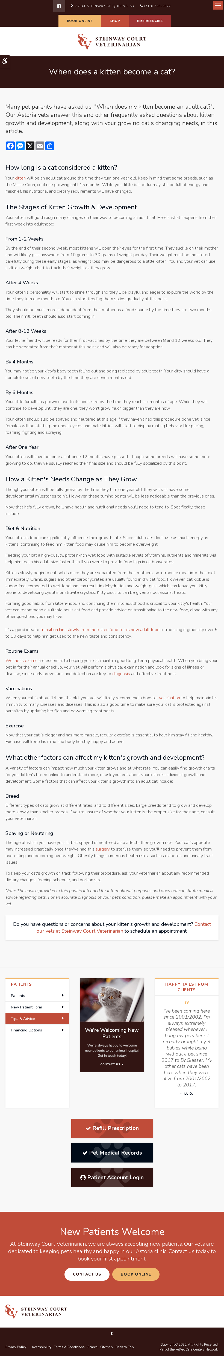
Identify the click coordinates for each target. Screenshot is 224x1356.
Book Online (80, 21)
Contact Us (87, 1274)
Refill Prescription (115, 1128)
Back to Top (125, 1347)
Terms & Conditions (69, 1347)
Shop (115, 21)
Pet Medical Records (115, 1152)
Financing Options (26, 1030)
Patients (18, 995)
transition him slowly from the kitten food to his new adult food (100, 630)
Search (92, 1347)
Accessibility (41, 1347)
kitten (20, 178)
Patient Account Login (115, 1177)
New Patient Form (26, 1007)
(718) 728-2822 (157, 6)
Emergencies (150, 21)
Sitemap (106, 1347)
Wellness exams (21, 661)
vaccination (169, 698)
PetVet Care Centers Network (196, 1349)
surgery (103, 849)
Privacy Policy (15, 1347)
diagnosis (121, 674)
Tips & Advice (23, 1018)
